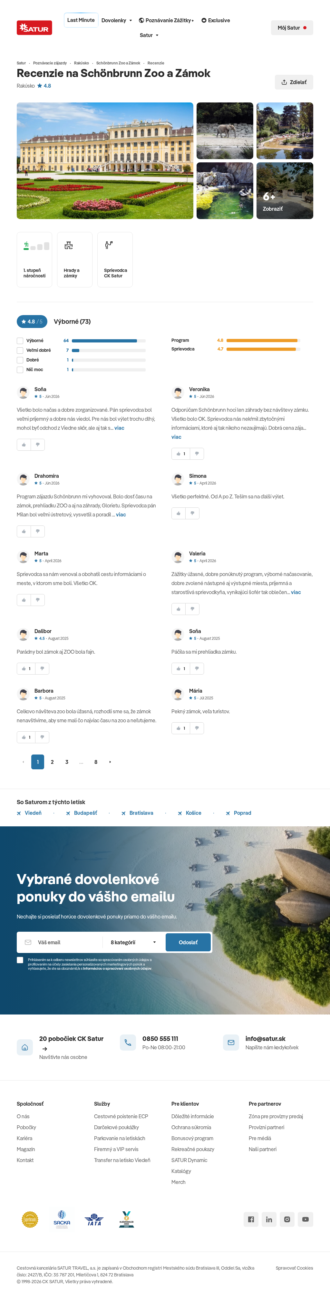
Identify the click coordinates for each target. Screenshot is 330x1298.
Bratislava (141, 813)
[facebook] (251, 1219)
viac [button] (119, 428)
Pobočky (26, 1127)
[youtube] (305, 1219)
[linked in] (269, 1219)
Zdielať (298, 82)
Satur (146, 35)
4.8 (47, 85)
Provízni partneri (266, 1127)
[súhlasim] (24, 445)
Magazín (26, 1149)
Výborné (35, 340)
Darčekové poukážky (116, 1127)
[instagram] (287, 1219)
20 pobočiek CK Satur (71, 1038)
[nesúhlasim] (38, 445)
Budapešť (85, 813)
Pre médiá (260, 1138)
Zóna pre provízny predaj (276, 1116)
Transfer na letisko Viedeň (122, 1160)
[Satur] (34, 27)
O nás (23, 1116)
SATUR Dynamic (189, 1160)
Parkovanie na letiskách (119, 1138)
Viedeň (33, 813)
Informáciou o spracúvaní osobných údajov (117, 968)
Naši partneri (263, 1149)
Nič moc (34, 369)
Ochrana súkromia (191, 1127)
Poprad (242, 813)
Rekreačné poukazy (192, 1149)
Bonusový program (192, 1138)
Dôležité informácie (192, 1116)
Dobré (32, 360)
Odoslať (188, 942)
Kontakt (25, 1160)
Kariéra (24, 1138)
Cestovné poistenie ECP (121, 1116)
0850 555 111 (160, 1038)
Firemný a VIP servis (116, 1149)
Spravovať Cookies (294, 1268)
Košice (193, 813)
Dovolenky (114, 20)
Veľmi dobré (38, 350)
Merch (178, 1182)
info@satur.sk (266, 1038)
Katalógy (181, 1171)
